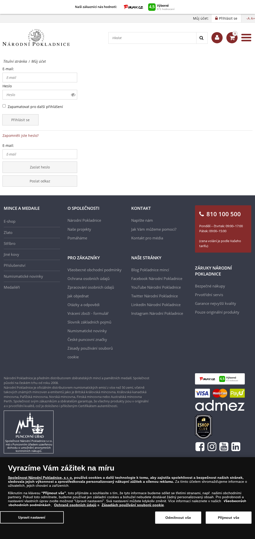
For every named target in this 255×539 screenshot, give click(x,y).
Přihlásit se (20, 119)
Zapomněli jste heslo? (20, 135)
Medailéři (12, 287)
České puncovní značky (87, 339)
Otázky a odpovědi (83, 304)
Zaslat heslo (40, 167)
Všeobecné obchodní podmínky (94, 269)
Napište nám (142, 220)
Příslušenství (14, 265)
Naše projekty (79, 229)
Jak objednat (78, 295)
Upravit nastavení (31, 517)
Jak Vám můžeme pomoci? (153, 229)
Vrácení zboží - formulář (88, 313)
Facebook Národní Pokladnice (156, 278)
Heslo (7, 86)
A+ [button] (253, 18)
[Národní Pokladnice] (36, 37)
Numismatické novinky (23, 276)
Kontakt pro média (147, 237)
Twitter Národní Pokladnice (154, 295)
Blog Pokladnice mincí (150, 269)
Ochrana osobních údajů (88, 278)
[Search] (201, 38)
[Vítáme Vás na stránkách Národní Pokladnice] (217, 37)
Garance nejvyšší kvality (215, 303)
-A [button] (248, 18)
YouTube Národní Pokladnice (156, 287)
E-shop (9, 221)
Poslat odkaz (40, 181)
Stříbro (9, 243)
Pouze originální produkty (217, 312)
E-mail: (8, 68)
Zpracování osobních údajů (90, 287)
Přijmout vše (229, 518)
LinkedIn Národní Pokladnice (156, 304)
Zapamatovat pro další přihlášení (35, 106)
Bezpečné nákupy (210, 285)
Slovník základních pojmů (89, 322)
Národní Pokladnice (84, 220)
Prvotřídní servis (209, 294)
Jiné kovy (11, 254)
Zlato (8, 232)
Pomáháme (77, 237)
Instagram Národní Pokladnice (157, 313)
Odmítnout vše (178, 518)
